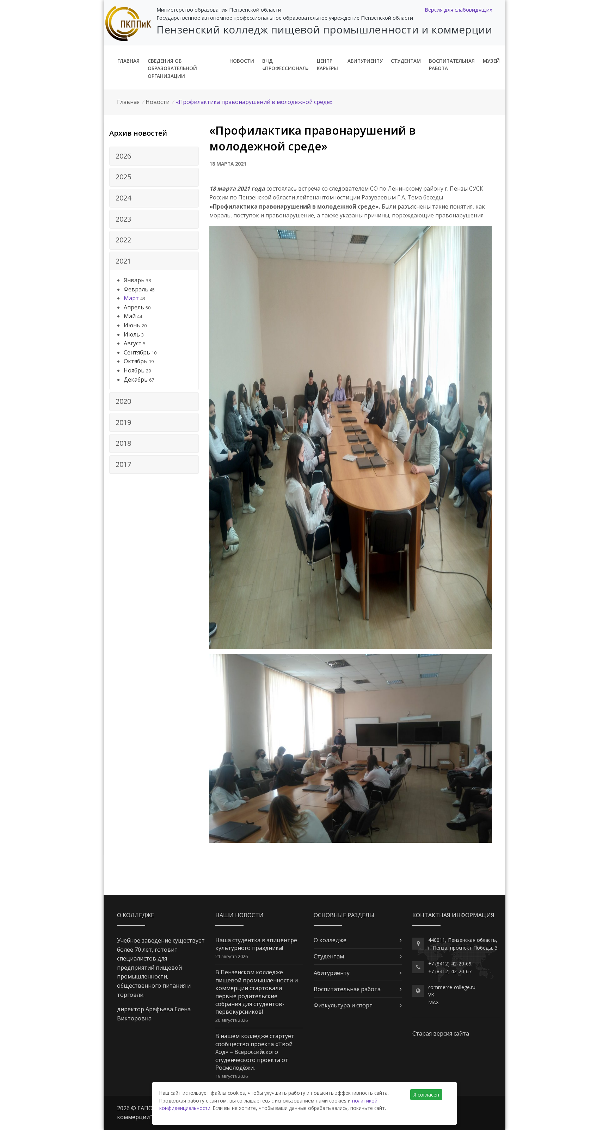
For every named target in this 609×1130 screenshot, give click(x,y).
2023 (123, 219)
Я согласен (426, 1094)
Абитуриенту (365, 60)
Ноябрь (134, 370)
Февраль (136, 289)
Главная (128, 60)
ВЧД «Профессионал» (285, 64)
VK (431, 994)
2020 (123, 401)
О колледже (330, 940)
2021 (123, 261)
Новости (241, 60)
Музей (491, 60)
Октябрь (135, 361)
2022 (123, 240)
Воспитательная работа (452, 64)
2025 (123, 176)
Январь (134, 280)
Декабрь (136, 379)
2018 (123, 443)
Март (131, 298)
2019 (123, 422)
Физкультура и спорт (343, 1005)
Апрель (134, 307)
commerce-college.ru (451, 987)
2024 (123, 198)
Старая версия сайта (440, 1033)
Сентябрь (137, 352)
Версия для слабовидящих (458, 9)
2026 (123, 156)
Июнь (132, 325)
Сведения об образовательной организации (172, 68)
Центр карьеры (327, 64)
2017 (123, 464)
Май (130, 316)
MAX (433, 1002)
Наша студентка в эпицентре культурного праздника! (256, 944)
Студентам (406, 60)
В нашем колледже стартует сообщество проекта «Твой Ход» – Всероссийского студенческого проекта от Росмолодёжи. (254, 1052)
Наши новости (239, 915)
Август (133, 343)
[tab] (154, 156)
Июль (132, 334)
